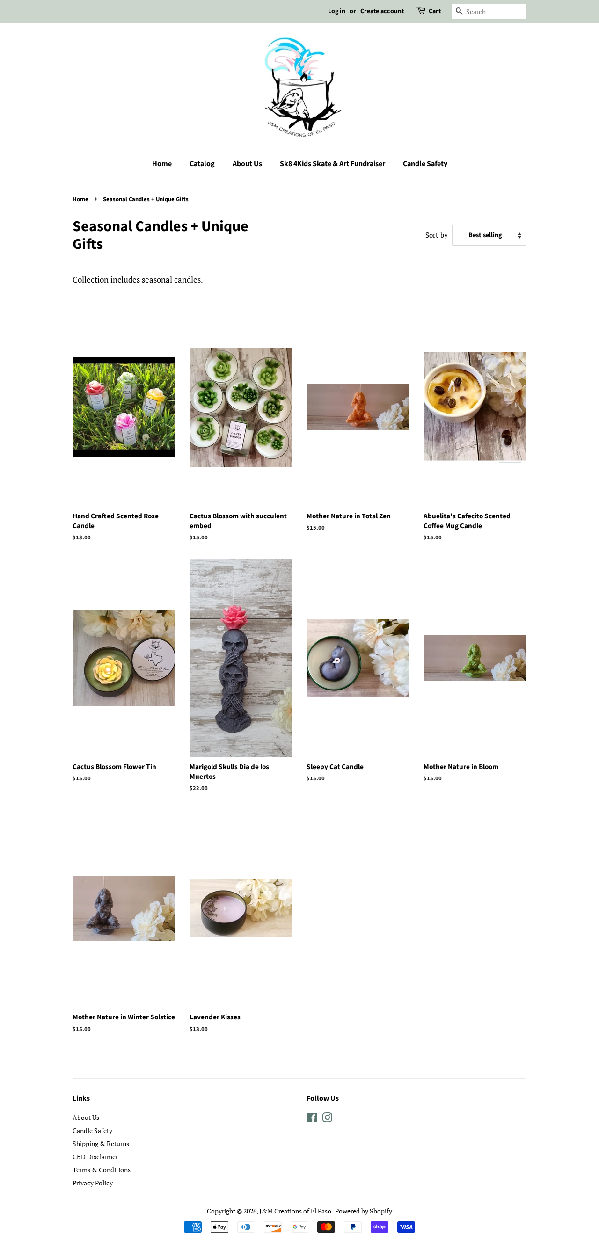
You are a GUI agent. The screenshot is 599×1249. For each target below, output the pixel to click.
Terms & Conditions (102, 1169)
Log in (336, 11)
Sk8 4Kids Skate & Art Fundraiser (332, 164)
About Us (247, 164)
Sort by (436, 235)
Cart (435, 11)
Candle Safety (425, 164)
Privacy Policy (93, 1182)
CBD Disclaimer (95, 1156)
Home (162, 164)
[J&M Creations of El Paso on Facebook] (312, 1119)
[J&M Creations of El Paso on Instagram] (327, 1119)
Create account (382, 11)
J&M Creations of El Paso (295, 1210)
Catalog (202, 164)
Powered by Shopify (363, 1210)
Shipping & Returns (101, 1143)
